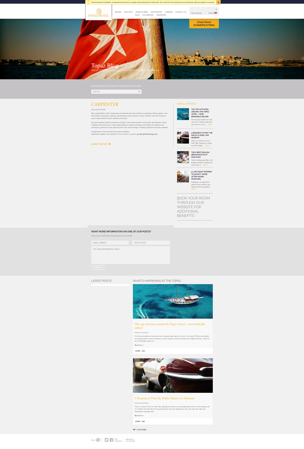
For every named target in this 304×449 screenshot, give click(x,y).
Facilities (128, 12)
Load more (141, 429)
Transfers (161, 15)
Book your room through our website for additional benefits (193, 207)
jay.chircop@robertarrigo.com (147, 134)
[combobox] (204, 13)
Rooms (118, 12)
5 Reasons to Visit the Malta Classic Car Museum (164, 398)
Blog (137, 15)
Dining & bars (142, 12)
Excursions (147, 15)
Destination (156, 12)
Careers (169, 12)
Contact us (180, 12)
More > (208, 145)
